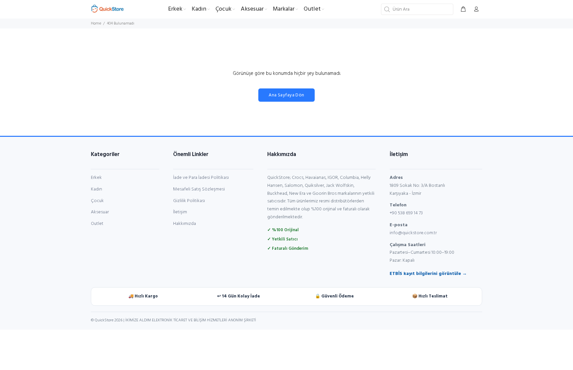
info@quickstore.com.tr (413, 233)
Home (96, 23)
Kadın (96, 189)
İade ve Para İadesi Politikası (201, 178)
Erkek (96, 178)
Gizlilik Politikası (189, 201)
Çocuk (97, 201)
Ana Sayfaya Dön (286, 95)
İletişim (180, 212)
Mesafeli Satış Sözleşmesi (199, 189)
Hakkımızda (184, 224)
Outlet (97, 224)
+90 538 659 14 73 (406, 213)
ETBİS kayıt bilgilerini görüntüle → (428, 274)
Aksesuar (100, 212)
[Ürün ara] (386, 9)
